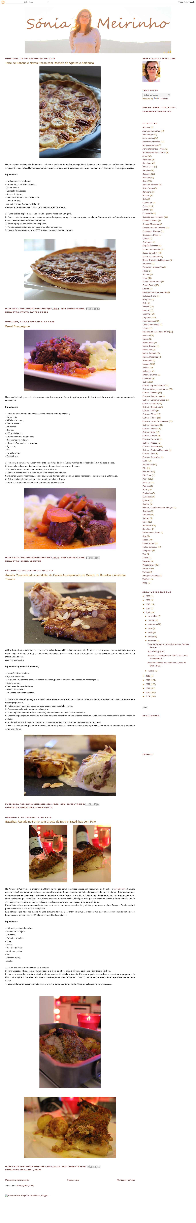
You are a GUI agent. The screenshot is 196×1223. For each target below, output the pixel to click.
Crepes (145, 238)
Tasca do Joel (119, 889)
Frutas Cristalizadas (151, 281)
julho (150, 628)
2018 (148, 604)
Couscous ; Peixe (150, 235)
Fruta (24, 312)
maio (150, 632)
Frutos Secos (148, 285)
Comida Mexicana (150, 224)
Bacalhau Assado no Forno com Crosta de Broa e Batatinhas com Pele (50, 821)
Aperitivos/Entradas (151, 141)
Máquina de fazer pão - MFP (155, 332)
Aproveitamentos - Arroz (153, 149)
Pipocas (146, 486)
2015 (148, 676)
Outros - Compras (150, 403)
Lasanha (146, 314)
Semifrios (146, 529)
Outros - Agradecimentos (153, 385)
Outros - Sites (148, 453)
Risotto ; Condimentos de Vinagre (157, 507)
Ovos (144, 461)
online (144, 707)
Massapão (147, 360)
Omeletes (146, 378)
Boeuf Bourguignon (17, 326)
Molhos (145, 367)
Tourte (145, 558)
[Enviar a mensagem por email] (87, 309)
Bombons (146, 192)
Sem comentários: (73, 309)
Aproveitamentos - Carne (153, 152)
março (151, 636)
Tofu (144, 554)
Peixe (38, 1170)
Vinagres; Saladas (150, 575)
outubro (152, 620)
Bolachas (146, 177)
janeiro (151, 671)
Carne (24, 561)
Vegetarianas (148, 565)
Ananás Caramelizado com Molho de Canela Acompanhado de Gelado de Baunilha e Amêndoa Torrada (65, 577)
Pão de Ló (147, 472)
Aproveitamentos (150, 145)
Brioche (145, 195)
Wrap (144, 583)
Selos (145, 522)
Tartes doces (39, 312)
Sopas (145, 540)
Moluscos (146, 371)
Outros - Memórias (151, 425)
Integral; (146, 310)
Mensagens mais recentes (17, 1180)
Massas (146, 364)
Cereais (146, 210)
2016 (148, 612)
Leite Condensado (150, 324)
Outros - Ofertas (149, 436)
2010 (148, 692)
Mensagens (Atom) (25, 1185)
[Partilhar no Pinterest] (98, 309)
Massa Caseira (149, 346)
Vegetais (146, 561)
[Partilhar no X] (92, 309)
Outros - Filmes (149, 418)
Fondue (146, 274)
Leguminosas (148, 321)
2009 (148, 696)
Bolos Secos (148, 188)
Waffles (145, 579)
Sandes (145, 518)
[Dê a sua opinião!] (90, 309)
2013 (148, 680)
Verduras (146, 568)
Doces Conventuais (151, 249)
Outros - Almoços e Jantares (155, 389)
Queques (146, 497)
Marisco (146, 335)
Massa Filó (147, 350)
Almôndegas (148, 134)
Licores (145, 328)
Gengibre (146, 299)
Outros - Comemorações (153, 400)
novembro (153, 616)
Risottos (146, 511)
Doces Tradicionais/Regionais (155, 260)
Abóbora (146, 127)
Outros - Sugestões (151, 457)
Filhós (145, 271)
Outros (145, 382)
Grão (144, 303)
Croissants (147, 242)
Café (144, 199)
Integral (145, 306)
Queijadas (147, 493)
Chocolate (147, 213)
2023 (148, 596)
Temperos (147, 550)
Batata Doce (148, 167)
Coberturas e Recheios (152, 217)
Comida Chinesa (150, 220)
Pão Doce (146, 475)
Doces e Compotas (151, 256)
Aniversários (148, 138)
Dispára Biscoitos (150, 246)
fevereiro (152, 641)
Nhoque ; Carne (149, 375)
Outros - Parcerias (150, 439)
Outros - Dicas (149, 410)
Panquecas (147, 464)
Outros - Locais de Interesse (155, 421)
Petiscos (146, 482)
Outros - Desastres (151, 407)
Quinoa (145, 500)
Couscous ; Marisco (151, 231)
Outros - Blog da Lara (152, 396)
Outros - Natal (148, 432)
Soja (144, 536)
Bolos (145, 181)
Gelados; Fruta (149, 296)
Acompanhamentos (151, 131)
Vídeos (145, 572)
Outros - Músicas (150, 428)
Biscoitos (146, 174)
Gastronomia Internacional (154, 292)
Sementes (147, 525)
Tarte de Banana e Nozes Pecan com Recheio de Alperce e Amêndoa (49, 63)
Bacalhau (26, 1170)
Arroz (144, 156)
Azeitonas (146, 159)
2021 (148, 600)
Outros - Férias (149, 414)
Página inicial (73, 1180)
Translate (164, 98)
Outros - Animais (150, 393)
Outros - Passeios (150, 446)
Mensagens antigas (126, 1180)
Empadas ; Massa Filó (152, 267)
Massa (145, 339)
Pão (144, 468)
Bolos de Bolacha (150, 185)
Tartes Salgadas (149, 547)
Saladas (146, 515)
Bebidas (146, 170)
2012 (148, 684)
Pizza (144, 489)
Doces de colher (31, 807)
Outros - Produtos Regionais (155, 450)
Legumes (35, 561)
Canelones (147, 202)
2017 (148, 608)
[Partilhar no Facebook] (95, 309)
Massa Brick (148, 342)
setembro (152, 624)
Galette (145, 289)
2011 (148, 688)
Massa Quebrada (150, 357)
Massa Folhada (149, 353)
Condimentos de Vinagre (153, 228)
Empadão (146, 263)
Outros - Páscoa (149, 443)
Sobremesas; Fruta (151, 532)
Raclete (145, 504)
